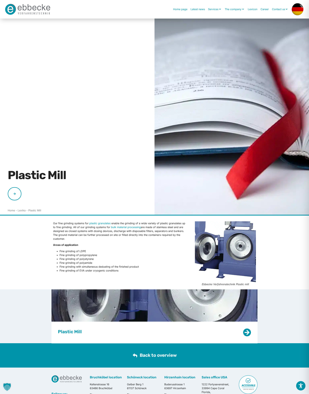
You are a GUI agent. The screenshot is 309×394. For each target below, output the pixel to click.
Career (265, 9)
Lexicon (252, 9)
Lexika (22, 210)
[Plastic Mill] (247, 332)
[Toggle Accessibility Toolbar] (301, 386)
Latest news (198, 9)
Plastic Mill (70, 331)
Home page (180, 9)
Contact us (278, 9)
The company (233, 9)
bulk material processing (126, 227)
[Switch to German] (297, 9)
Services (213, 9)
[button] (7, 387)
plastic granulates (100, 223)
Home (11, 210)
